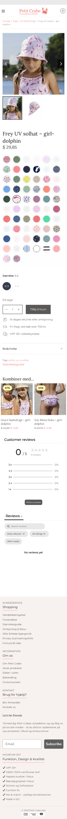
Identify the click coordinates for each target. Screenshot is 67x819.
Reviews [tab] (14, 516)
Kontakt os (9, 707)
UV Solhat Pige (28, 21)
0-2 (7, 286)
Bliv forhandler (11, 702)
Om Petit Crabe (12, 663)
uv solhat (24, 360)
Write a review (33, 502)
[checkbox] (13, 541)
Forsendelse (10, 619)
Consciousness (11, 682)
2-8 (17, 286)
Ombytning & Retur (14, 629)
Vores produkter (12, 668)
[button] (33, 465)
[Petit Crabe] (33, 11)
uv (17, 360)
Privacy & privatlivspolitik (18, 638)
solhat (11, 360)
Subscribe (54, 744)
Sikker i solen (10, 672)
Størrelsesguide (13, 364)
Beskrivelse (10, 348)
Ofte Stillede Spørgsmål (17, 633)
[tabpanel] (33, 556)
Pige (15, 21)
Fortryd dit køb (12, 643)
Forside (6, 21)
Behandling (9, 677)
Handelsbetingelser (14, 614)
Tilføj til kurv (38, 309)
